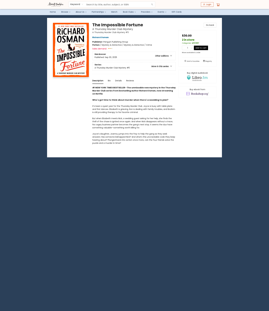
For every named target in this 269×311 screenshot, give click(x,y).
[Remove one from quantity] (184, 47)
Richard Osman (100, 37)
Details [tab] (118, 80)
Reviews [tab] (130, 80)
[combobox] (77, 4)
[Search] (152, 4)
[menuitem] (53, 12)
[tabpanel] (134, 118)
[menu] (134, 12)
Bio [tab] (109, 80)
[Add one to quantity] (191, 47)
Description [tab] (97, 80)
